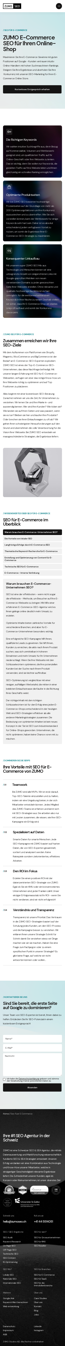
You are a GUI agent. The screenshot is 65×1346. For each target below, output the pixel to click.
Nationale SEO (10, 1279)
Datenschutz (9, 1326)
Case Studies (40, 1298)
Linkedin (38, 1326)
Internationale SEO (12, 1283)
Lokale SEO (8, 1275)
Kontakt (37, 1306)
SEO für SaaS (40, 1279)
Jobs (36, 1314)
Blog (36, 1310)
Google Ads (8, 1298)
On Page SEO (9, 1245)
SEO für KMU (40, 1241)
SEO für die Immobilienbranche (43, 1284)
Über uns (38, 1302)
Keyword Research (12, 1241)
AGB (5, 1334)
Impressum (8, 1330)
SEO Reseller (40, 1245)
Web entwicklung (11, 1306)
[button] (49, 6)
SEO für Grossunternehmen (47, 1237)
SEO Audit (8, 1237)
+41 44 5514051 (43, 1221)
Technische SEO (10, 1254)
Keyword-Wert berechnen (15, 1302)
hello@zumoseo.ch (14, 1221)
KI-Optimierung (10, 1262)
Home (6, 1113)
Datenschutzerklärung (29, 1078)
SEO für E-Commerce (44, 1275)
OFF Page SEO (9, 1250)
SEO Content (9, 1258)
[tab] (32, 532)
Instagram (38, 1330)
